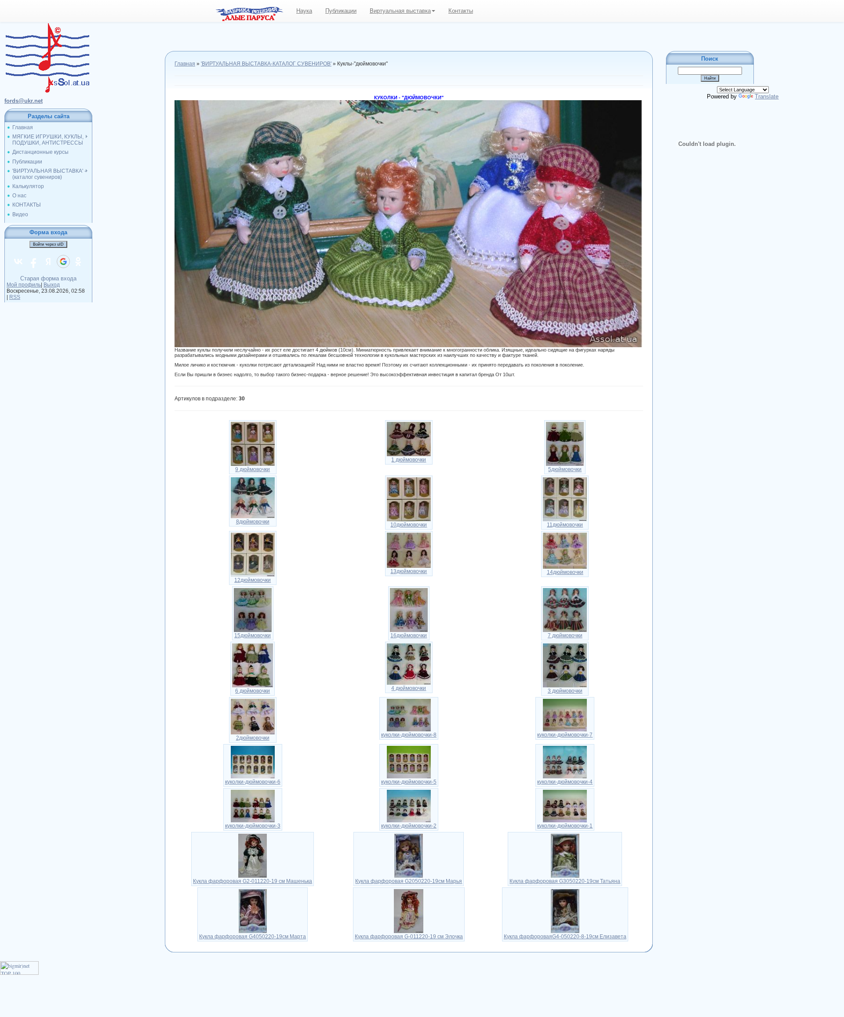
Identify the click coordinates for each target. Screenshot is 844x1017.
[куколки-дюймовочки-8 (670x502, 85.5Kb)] (409, 715)
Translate (767, 96)
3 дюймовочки (565, 691)
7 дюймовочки (565, 635)
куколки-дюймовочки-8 (409, 735)
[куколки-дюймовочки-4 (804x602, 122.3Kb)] (565, 762)
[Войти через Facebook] (33, 261)
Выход (52, 285)
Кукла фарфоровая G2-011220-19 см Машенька (252, 881)
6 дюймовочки (252, 691)
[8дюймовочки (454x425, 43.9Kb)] (253, 497)
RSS (14, 297)
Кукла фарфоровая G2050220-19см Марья (408, 881)
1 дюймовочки (408, 460)
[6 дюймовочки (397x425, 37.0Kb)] (252, 665)
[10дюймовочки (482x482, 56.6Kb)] (409, 499)
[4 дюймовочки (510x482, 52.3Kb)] (409, 664)
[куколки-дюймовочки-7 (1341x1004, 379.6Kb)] (565, 715)
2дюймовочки (252, 738)
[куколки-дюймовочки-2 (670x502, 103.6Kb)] (409, 806)
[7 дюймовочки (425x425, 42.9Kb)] (565, 610)
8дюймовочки (252, 522)
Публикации (341, 10)
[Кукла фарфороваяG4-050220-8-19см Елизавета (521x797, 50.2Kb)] (565, 911)
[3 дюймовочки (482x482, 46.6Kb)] (565, 665)
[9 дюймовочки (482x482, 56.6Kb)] (253, 443)
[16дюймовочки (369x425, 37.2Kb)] (409, 610)
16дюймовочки (408, 635)
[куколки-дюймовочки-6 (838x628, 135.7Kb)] (253, 762)
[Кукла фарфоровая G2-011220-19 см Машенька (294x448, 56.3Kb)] (252, 855)
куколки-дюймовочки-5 (409, 782)
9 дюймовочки (252, 469)
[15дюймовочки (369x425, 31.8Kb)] (253, 610)
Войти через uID (48, 244)
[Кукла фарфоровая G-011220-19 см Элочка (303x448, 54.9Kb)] (408, 911)
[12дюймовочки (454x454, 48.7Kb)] (253, 554)
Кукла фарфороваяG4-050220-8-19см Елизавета (565, 936)
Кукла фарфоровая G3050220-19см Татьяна (564, 881)
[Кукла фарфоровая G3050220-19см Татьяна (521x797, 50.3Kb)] (565, 855)
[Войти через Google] (63, 261)
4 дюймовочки (408, 688)
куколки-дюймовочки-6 (252, 782)
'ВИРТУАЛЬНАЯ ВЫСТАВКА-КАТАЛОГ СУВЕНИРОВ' (266, 64)
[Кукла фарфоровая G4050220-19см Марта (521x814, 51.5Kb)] (253, 911)
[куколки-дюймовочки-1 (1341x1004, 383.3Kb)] (565, 806)
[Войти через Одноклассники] (78, 261)
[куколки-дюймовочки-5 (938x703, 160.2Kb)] (409, 762)
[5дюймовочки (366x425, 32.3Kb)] (565, 443)
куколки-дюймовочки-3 (252, 826)
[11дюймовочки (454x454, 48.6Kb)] (565, 499)
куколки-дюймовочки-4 (565, 782)
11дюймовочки (565, 525)
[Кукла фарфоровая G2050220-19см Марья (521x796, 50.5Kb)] (408, 855)
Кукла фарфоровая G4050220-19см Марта (252, 936)
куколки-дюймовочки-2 (409, 826)
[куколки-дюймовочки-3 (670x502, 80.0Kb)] (253, 806)
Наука (304, 10)
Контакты (460, 10)
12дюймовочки (252, 580)
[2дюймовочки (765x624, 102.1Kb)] (253, 716)
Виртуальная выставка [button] (400, 10)
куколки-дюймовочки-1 (565, 826)
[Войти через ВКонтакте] (18, 261)
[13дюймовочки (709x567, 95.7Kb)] (409, 550)
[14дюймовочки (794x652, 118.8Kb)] (565, 550)
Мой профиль (24, 285)
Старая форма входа (48, 278)
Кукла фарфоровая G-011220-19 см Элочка (409, 936)
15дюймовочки (252, 635)
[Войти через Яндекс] (48, 261)
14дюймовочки (565, 572)
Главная (185, 64)
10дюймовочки (408, 525)
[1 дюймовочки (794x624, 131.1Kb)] (409, 439)
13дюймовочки (408, 571)
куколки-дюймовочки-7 (565, 735)
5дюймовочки (565, 469)
